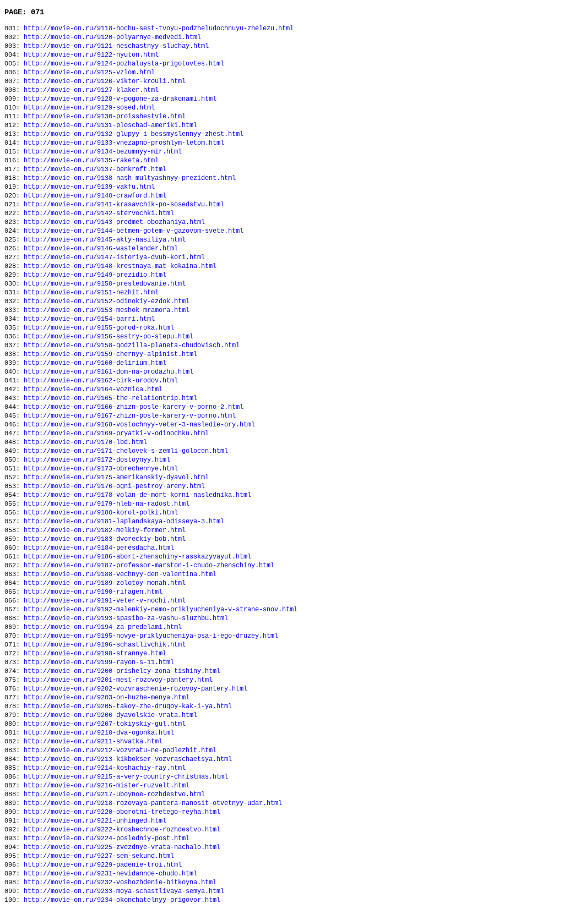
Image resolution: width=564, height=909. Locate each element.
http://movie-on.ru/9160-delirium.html (95, 363)
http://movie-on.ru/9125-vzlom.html (89, 72)
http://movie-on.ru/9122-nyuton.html (91, 55)
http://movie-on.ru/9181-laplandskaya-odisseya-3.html (124, 521)
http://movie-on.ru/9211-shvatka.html (93, 742)
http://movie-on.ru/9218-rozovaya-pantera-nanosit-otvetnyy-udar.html (153, 803)
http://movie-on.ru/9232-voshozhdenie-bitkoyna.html (120, 882)
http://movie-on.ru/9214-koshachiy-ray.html (105, 768)
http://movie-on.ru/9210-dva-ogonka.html (99, 733)
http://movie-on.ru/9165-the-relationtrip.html (110, 398)
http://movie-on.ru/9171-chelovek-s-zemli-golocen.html (126, 451)
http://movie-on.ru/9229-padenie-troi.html (103, 865)
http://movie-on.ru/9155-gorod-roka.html (99, 328)
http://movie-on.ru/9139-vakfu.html (89, 187)
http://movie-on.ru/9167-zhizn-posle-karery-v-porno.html (130, 416)
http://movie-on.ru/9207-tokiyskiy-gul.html (105, 724)
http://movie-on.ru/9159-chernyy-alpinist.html (110, 354)
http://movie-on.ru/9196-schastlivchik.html (105, 645)
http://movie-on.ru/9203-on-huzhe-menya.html (106, 698)
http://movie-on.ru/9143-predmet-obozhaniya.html (114, 222)
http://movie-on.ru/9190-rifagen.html (93, 592)
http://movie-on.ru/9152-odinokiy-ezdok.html (106, 301)
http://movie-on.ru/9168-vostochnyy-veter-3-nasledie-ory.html (139, 425)
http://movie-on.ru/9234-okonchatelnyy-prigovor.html (122, 900)
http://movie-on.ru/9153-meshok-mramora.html (106, 310)
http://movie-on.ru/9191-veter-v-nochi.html (105, 601)
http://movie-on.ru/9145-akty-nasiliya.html (105, 240)
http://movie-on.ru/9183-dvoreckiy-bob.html (105, 539)
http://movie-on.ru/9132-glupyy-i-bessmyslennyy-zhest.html (133, 134)
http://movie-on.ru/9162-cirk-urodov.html (101, 381)
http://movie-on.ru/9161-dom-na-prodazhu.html (108, 372)
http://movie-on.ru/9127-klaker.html (91, 90)
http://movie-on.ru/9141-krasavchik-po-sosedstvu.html (124, 205)
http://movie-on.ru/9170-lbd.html (85, 442)
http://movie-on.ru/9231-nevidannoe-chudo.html (110, 874)
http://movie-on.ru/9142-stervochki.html (99, 213)
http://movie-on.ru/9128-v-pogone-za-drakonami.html (120, 99)
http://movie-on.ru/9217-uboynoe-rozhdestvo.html (114, 794)
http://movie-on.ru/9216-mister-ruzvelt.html (106, 786)
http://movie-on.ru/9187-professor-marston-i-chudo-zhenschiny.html (149, 566)
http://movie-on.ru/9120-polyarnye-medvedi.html (112, 37)
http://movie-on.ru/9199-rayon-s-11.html (99, 662)
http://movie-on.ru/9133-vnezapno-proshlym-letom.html (124, 143)
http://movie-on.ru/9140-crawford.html (95, 196)
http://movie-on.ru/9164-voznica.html (93, 389)
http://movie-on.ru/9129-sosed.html (89, 108)
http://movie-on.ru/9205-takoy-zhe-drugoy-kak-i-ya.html (128, 706)
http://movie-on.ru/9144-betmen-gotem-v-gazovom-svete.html (133, 231)
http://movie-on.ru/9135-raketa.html (91, 161)
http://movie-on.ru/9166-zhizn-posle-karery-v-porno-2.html (133, 407)
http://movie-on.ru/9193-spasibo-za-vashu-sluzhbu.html (126, 618)
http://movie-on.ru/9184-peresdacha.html (99, 548)
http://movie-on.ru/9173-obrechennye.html (101, 469)
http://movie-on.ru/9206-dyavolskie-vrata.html (110, 715)
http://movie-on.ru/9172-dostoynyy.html (97, 460)
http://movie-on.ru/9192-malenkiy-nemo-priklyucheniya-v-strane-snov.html (160, 610)
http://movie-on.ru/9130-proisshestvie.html (105, 117)
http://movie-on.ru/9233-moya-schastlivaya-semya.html (124, 891)
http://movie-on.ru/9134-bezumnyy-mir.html (103, 152)
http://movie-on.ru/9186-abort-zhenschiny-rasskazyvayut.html (137, 557)
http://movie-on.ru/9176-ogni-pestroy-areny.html (114, 486)
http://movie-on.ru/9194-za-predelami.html (103, 627)
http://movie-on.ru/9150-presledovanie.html (105, 284)
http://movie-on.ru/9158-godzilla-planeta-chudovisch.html (132, 345)
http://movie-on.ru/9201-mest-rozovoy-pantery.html (118, 680)
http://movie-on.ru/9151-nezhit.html (91, 293)
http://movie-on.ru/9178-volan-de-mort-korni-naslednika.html (137, 495)
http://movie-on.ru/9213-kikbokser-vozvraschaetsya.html (128, 759)
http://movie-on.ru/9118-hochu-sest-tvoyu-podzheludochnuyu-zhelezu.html (159, 28)
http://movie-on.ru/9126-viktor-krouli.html (105, 81)
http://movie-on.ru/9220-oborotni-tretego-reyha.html (122, 812)
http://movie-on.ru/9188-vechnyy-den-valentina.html (120, 574)
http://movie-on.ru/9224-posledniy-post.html (106, 838)
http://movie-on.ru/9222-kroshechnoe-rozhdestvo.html (122, 830)
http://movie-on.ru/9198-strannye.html (95, 654)
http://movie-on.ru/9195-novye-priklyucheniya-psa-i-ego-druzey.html (151, 636)
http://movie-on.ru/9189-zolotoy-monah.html (105, 583)
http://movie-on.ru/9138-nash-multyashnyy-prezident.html (130, 178)
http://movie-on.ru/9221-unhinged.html (95, 821)
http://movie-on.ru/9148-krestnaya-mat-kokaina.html (120, 266)
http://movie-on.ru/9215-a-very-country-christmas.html (126, 777)
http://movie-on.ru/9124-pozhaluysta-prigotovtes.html (124, 64)
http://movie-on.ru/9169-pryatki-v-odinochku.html (116, 433)
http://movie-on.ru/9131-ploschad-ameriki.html (110, 125)
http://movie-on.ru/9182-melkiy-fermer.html (105, 530)
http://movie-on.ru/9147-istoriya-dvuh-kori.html (114, 257)
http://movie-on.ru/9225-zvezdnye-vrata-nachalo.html (122, 847)
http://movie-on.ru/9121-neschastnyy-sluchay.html (116, 46)
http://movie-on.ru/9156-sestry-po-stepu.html (108, 337)
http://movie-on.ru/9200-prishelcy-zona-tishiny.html (122, 671)
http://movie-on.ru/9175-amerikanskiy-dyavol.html (116, 477)
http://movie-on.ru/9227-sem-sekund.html (99, 856)
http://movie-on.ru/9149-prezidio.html (95, 275)
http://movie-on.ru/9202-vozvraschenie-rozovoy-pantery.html (135, 689)
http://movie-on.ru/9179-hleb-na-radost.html (106, 504)
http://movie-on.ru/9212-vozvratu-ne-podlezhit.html (120, 750)
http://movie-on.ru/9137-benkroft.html (95, 169)
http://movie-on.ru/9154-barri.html (89, 319)
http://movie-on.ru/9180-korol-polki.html (101, 513)
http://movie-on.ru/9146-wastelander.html (101, 249)
